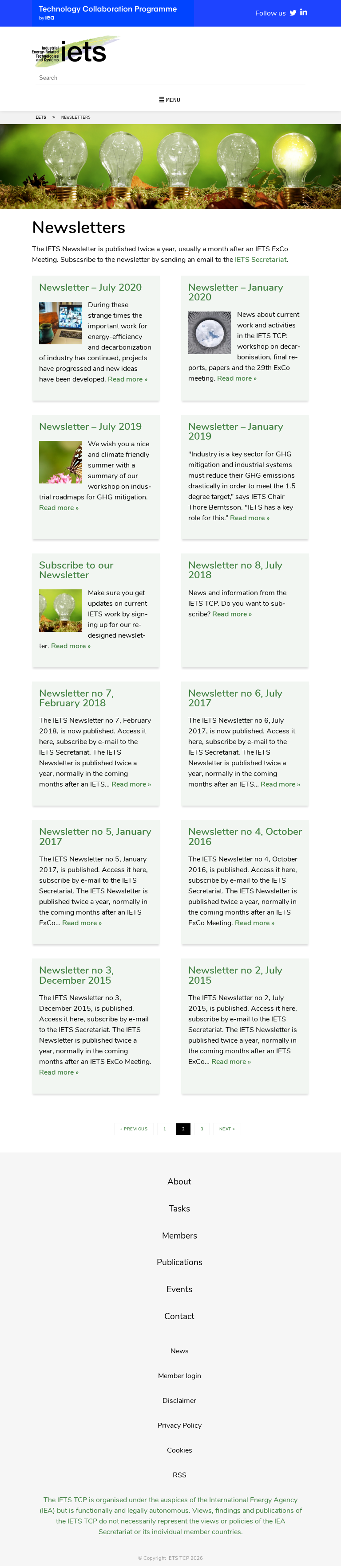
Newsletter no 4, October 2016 (245, 836)
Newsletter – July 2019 (90, 426)
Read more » (127, 379)
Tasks (179, 1209)
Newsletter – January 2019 (235, 431)
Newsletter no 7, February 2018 (76, 698)
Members (179, 1236)
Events (179, 1289)
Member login (179, 1376)
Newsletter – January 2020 (235, 292)
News (179, 1351)
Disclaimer (179, 1401)
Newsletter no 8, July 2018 (235, 570)
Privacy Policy (180, 1425)
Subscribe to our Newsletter (76, 570)
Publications (179, 1262)
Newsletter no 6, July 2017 (235, 698)
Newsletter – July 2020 (90, 287)
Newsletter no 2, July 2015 (235, 975)
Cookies (179, 1450)
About (179, 1182)
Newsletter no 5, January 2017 (95, 836)
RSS (179, 1475)
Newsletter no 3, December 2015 (76, 975)
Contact (179, 1316)
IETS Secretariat (261, 260)
